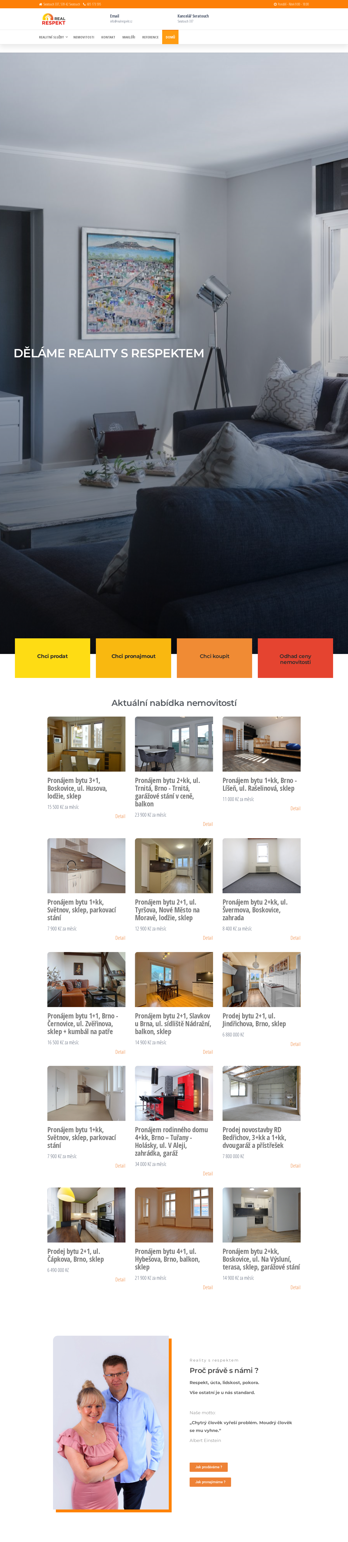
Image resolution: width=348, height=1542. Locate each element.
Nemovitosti (83, 37)
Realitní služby (51, 37)
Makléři (128, 37)
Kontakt (108, 37)
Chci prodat (52, 656)
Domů (170, 37)
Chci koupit (214, 656)
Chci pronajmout (134, 656)
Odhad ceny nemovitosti (295, 659)
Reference (150, 37)
